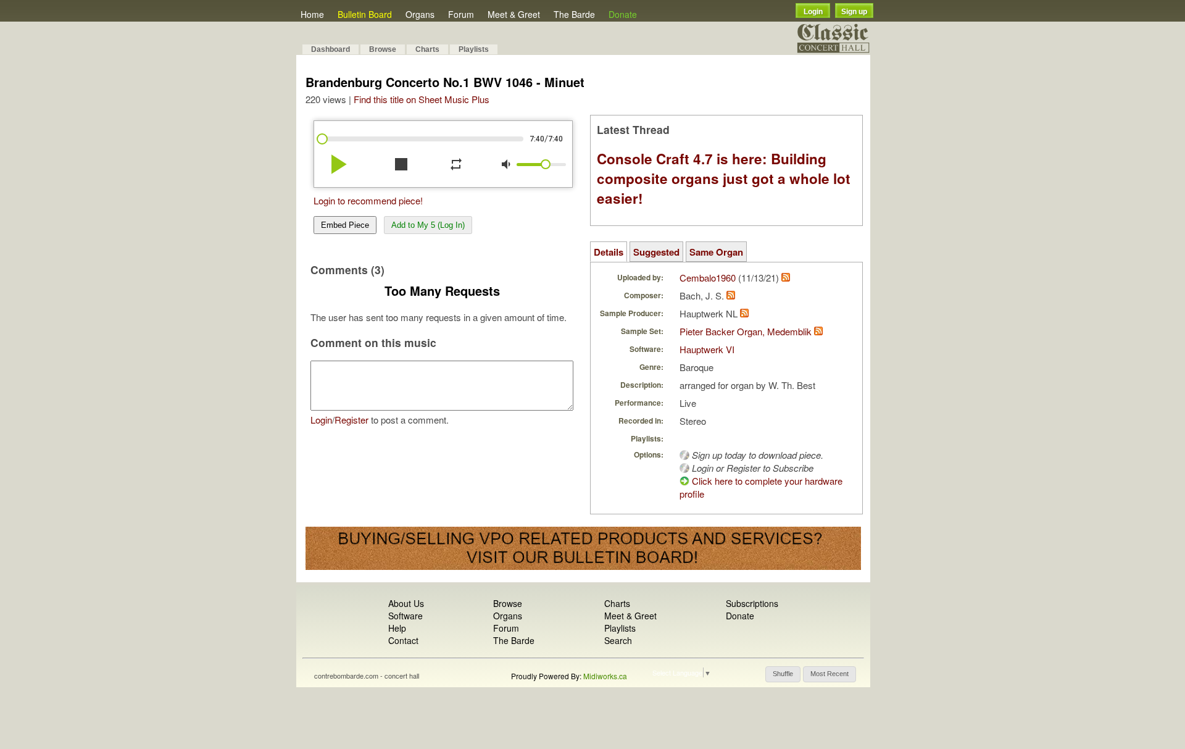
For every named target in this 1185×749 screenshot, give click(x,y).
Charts (427, 49)
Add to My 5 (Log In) (428, 225)
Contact (403, 640)
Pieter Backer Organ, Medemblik (746, 331)
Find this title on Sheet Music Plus (421, 99)
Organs (419, 14)
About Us (406, 603)
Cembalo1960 (708, 277)
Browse (382, 49)
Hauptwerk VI (707, 349)
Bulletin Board (365, 14)
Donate (623, 14)
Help (397, 628)
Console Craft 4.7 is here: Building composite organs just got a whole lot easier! (723, 178)
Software (405, 615)
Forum (461, 14)
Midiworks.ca (605, 676)
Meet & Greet (514, 14)
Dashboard (330, 49)
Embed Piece (345, 225)
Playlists (474, 49)
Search (618, 640)
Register (351, 419)
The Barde (574, 14)
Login (813, 11)
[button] (782, 674)
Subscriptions (752, 603)
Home (312, 14)
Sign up (854, 11)
